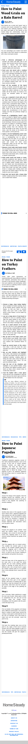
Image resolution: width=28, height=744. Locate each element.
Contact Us (14, 723)
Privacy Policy (14, 731)
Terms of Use (14, 728)
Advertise (14, 720)
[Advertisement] (14, 230)
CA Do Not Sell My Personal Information (14, 735)
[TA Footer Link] (14, 710)
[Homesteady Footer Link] (14, 705)
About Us (14, 718)
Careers (14, 726)
